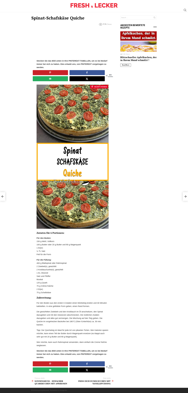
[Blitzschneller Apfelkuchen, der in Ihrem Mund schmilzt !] (138, 41)
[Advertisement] (73, 43)
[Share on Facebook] (87, 72)
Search (154, 18)
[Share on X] (87, 78)
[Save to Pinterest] (50, 72)
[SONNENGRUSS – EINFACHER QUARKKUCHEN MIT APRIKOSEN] (2, 196)
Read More (125, 65)
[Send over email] (50, 78)
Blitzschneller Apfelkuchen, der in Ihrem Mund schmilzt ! (138, 59)
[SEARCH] (185, 10)
